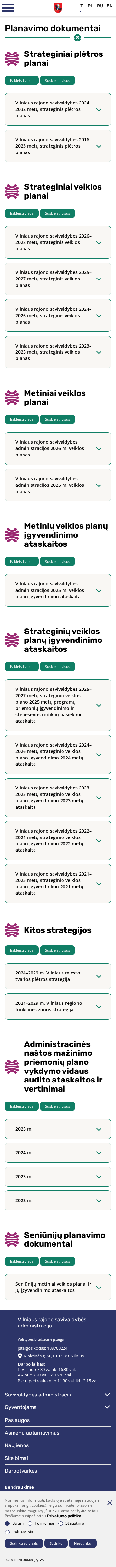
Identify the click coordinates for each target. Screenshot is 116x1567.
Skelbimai (16, 1458)
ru (100, 6)
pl (90, 6)
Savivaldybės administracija (38, 1395)
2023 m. (24, 1176)
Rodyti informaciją (21, 1560)
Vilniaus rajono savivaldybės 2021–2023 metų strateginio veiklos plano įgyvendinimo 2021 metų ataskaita (53, 883)
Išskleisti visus (21, 80)
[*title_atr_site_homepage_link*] (58, 7)
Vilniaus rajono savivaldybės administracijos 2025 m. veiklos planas (49, 485)
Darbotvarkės (21, 1471)
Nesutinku (82, 1543)
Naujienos (17, 1445)
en (110, 6)
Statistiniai (75, 1523)
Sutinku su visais (24, 1543)
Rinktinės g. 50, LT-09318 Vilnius (54, 1356)
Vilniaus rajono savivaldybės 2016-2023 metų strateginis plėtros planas (53, 145)
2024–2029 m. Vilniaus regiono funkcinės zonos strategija (48, 1006)
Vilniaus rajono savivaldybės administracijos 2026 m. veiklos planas (49, 448)
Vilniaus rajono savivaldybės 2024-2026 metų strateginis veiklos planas (53, 315)
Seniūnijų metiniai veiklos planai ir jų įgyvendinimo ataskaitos (53, 1287)
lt (80, 6)
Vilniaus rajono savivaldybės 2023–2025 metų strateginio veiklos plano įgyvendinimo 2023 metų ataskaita (53, 797)
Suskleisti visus (57, 80)
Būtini (18, 1523)
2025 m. (24, 1129)
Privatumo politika (64, 1516)
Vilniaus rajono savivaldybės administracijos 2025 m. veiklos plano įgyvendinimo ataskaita (49, 590)
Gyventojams (20, 1407)
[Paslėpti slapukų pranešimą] (109, 1502)
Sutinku (56, 1543)
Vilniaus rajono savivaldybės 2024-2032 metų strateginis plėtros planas (53, 109)
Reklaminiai (23, 1532)
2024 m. (24, 1153)
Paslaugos (17, 1420)
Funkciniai (44, 1523)
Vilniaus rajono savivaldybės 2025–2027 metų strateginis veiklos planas (53, 278)
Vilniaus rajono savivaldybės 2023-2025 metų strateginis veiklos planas (53, 352)
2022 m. (24, 1200)
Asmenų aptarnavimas (32, 1433)
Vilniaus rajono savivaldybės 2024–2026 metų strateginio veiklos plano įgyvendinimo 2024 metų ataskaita (53, 754)
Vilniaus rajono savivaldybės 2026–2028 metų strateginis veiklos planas (53, 242)
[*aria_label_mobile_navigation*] (8, 8)
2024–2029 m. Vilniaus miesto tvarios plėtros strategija (47, 976)
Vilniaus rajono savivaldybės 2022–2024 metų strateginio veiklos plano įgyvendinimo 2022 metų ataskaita (53, 840)
